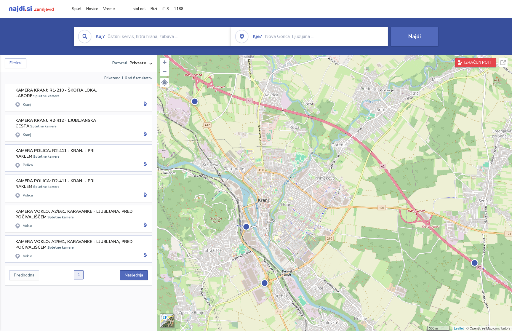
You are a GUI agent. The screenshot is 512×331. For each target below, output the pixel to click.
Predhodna (24, 275)
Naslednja (134, 275)
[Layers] (167, 320)
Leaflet (459, 328)
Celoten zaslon (503, 62)
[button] (164, 82)
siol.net (139, 9)
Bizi (154, 9)
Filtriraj (15, 63)
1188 (178, 9)
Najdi (414, 36)
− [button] (165, 71)
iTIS (165, 9)
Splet (76, 9)
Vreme (109, 9)
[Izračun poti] (144, 104)
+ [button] (165, 62)
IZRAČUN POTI (477, 62)
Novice (92, 9)
